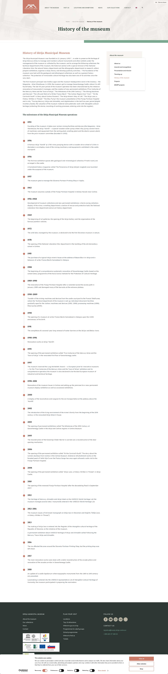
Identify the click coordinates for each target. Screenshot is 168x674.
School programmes (70, 632)
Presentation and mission (122, 70)
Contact (25, 629)
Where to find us (69, 635)
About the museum (78, 21)
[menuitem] (51, 8)
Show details (102, 670)
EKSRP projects (119, 85)
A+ (156, 2)
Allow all (141, 658)
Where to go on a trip (70, 626)
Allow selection (141, 664)
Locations (66, 619)
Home (68, 21)
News (25, 626)
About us (117, 63)
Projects (117, 81)
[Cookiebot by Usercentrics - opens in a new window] (23, 670)
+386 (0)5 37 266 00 (111, 634)
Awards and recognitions (122, 67)
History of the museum (121, 78)
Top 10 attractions (69, 622)
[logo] (31, 7)
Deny (141, 669)
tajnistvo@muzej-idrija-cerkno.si (115, 630)
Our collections (28, 622)
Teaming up (118, 74)
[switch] (61, 670)
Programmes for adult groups (73, 629)
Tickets (65, 639)
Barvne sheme (162, 2)
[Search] (142, 8)
